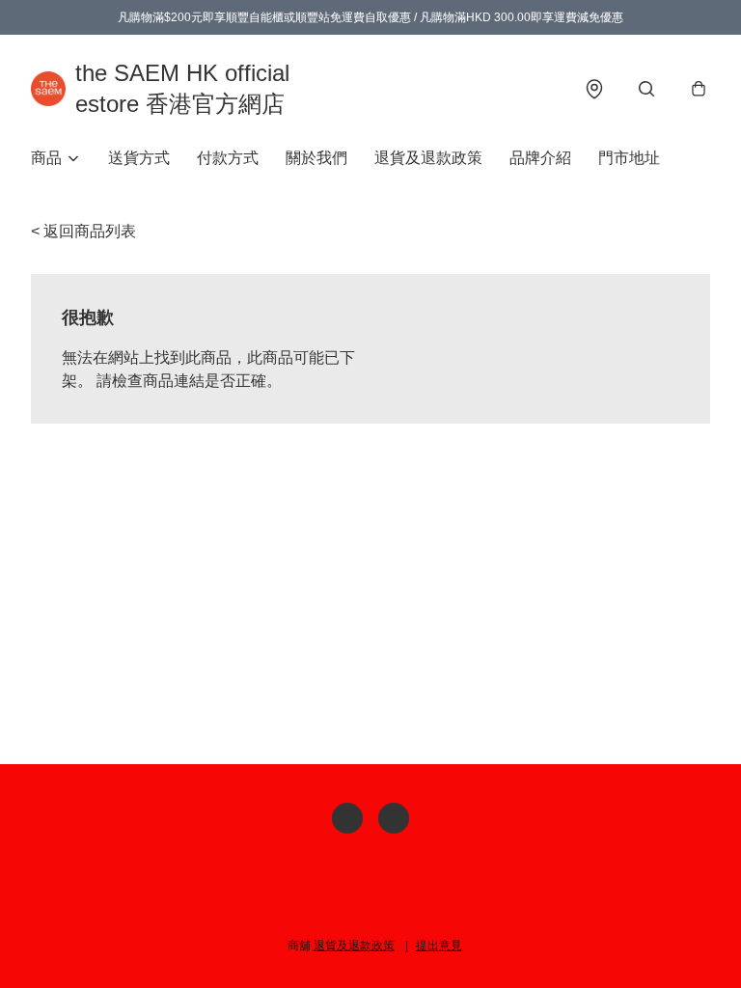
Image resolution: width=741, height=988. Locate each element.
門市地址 (629, 158)
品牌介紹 (540, 158)
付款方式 (228, 158)
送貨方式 (139, 158)
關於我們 (316, 158)
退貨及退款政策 (428, 158)
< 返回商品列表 (83, 231)
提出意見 (439, 945)
